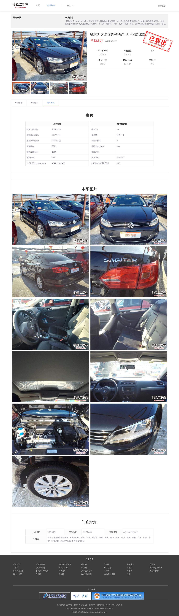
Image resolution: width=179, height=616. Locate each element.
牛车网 (15, 568)
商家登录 (162, 6)
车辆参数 (18, 103)
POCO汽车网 (86, 574)
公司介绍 (119, 605)
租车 (129, 574)
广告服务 (84, 605)
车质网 (107, 571)
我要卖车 (130, 564)
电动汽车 (62, 571)
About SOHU (110, 605)
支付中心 (69, 605)
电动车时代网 (109, 574)
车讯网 (129, 568)
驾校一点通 (17, 574)
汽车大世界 (154, 571)
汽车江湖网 (40, 564)
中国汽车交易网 (42, 571)
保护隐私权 (100, 605)
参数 (90, 115)
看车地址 (50, 103)
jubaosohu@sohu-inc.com (98, 612)
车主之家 (107, 568)
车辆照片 (34, 103)
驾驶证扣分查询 (156, 568)
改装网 (84, 568)
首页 (38, 5)
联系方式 (92, 605)
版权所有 (110, 608)
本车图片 (89, 189)
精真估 (152, 564)
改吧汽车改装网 (64, 564)
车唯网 (129, 571)
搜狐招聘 (77, 605)
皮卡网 (61, 574)
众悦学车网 (40, 568)
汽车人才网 (63, 568)
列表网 (38, 574)
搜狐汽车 (16, 564)
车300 (106, 564)
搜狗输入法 (61, 605)
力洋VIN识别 (18, 571)
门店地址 (89, 522)
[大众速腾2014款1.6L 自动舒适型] (49, 56)
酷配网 (84, 564)
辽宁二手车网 (86, 571)
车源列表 (51, 5)
